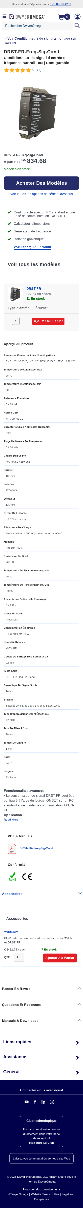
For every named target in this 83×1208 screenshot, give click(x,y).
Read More (11, 819)
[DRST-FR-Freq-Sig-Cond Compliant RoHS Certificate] (13, 876)
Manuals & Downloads (20, 1020)
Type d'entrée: (19, 308)
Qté (7, 957)
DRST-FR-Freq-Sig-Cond (36, 848)
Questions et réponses (21, 1004)
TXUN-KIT (11, 932)
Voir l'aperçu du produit (32, 247)
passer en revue (16, 989)
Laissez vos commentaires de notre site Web (41, 1158)
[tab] (41, 844)
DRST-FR (33, 288)
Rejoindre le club (41, 1142)
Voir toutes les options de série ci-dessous (41, 194)
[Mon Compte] (78, 17)
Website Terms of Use (45, 1194)
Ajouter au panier (48, 321)
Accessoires (12, 894)
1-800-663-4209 (60, 4)
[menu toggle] (4, 16)
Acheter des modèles (41, 183)
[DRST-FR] (15, 294)
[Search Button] (77, 26)
